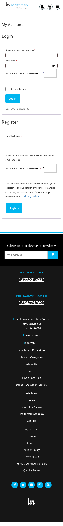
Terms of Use (31, 456)
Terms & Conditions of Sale (31, 463)
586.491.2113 (32, 342)
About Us (31, 364)
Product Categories (31, 357)
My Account (31, 429)
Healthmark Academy (31, 414)
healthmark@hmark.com (32, 350)
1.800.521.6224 (31, 279)
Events (31, 371)
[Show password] (54, 66)
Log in (12, 98)
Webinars (31, 393)
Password (15, 60)
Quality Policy (31, 470)
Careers (31, 443)
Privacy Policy (31, 450)
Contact (31, 420)
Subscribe (53, 255)
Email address (18, 136)
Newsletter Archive (31, 407)
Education (31, 436)
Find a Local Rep (31, 378)
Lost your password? (17, 108)
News (31, 400)
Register (14, 208)
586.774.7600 (32, 335)
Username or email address (25, 49)
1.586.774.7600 (31, 302)
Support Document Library (31, 384)
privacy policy (31, 196)
